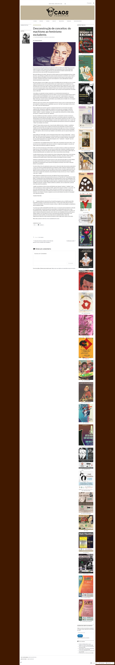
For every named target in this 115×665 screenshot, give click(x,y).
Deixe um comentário (49, 37)
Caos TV (54, 21)
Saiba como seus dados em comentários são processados (63, 268)
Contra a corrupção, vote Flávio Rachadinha (86, 646)
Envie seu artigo (78, 21)
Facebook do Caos (24, 25)
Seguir (80, 635)
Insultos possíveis (82, 652)
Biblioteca (61, 21)
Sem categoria (41, 237)
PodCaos (69, 21)
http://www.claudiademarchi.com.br (51, 218)
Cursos (47, 21)
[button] (86, 40)
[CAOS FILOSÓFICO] (57, 13)
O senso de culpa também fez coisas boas (86, 650)
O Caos (35, 21)
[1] (40, 195)
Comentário (70, 263)
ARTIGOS (30, 657)
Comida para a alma (70, 240)
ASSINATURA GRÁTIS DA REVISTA (84, 625)
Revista (41, 21)
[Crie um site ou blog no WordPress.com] (20, 662)
